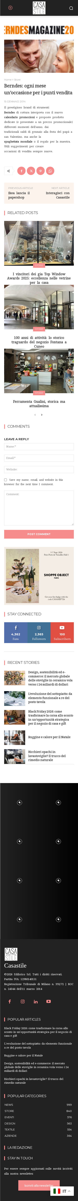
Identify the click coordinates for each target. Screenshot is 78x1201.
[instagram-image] (19, 802)
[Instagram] (22, 1002)
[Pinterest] (40, 171)
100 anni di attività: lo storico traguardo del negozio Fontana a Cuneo (39, 342)
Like (16, 623)
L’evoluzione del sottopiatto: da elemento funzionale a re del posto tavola (50, 698)
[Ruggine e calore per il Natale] (14, 737)
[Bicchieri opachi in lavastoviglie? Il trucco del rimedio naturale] (14, 756)
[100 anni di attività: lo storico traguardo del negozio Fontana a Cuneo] (39, 307)
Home (7, 79)
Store (17, 79)
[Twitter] (31, 171)
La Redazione (19, 1148)
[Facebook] (21, 171)
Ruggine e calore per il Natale (49, 737)
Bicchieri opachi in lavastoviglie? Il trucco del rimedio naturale (47, 756)
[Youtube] (48, 1002)
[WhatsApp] (50, 171)
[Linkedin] (35, 1002)
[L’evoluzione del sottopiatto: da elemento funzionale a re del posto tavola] (14, 698)
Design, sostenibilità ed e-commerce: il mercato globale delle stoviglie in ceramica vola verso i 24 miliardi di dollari (50, 678)
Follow (39, 623)
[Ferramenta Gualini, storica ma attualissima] (39, 371)
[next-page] (41, 415)
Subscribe (62, 623)
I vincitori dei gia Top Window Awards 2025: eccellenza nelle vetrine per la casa (39, 278)
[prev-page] (35, 415)
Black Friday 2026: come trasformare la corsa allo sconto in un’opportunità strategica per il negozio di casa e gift (50, 718)
